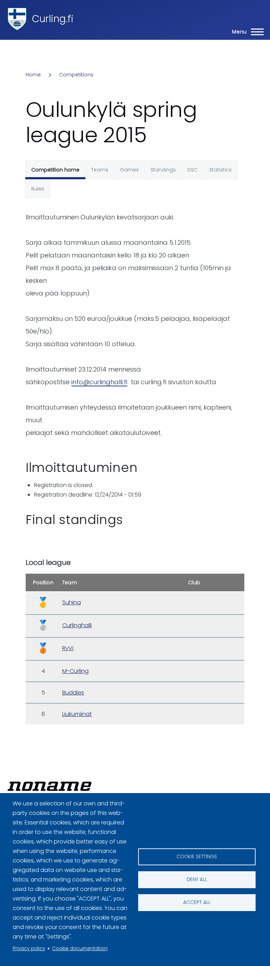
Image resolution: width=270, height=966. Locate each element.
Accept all (197, 902)
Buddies (73, 692)
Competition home (55, 169)
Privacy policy (29, 948)
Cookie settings (196, 856)
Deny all (197, 879)
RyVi (67, 648)
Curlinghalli (77, 625)
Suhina (71, 602)
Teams (99, 169)
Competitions (76, 74)
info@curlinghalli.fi (99, 382)
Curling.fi (52, 19)
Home (33, 74)
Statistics (220, 169)
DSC (192, 169)
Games (129, 169)
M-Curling (75, 671)
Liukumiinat (77, 714)
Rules (37, 188)
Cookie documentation (80, 948)
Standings (163, 169)
